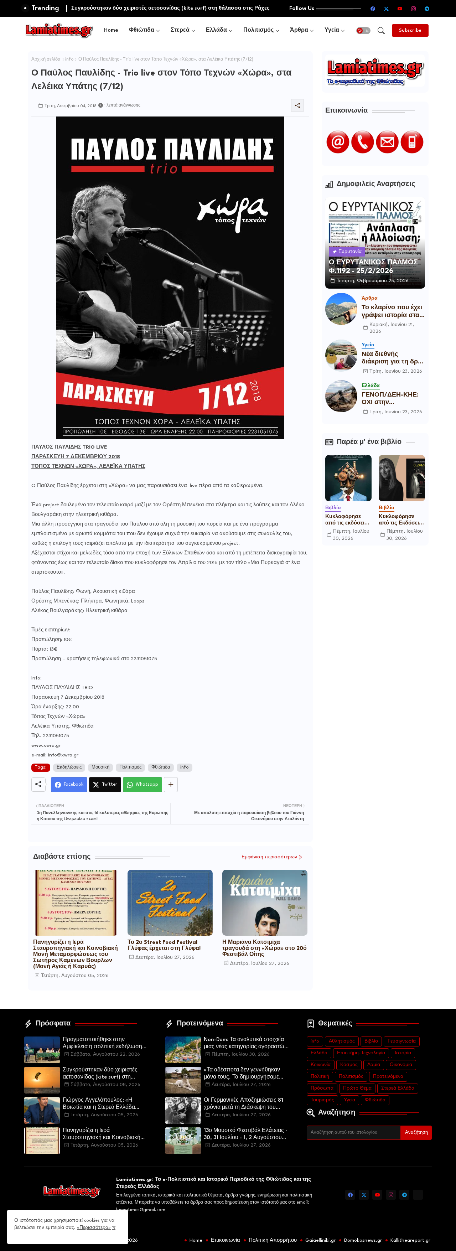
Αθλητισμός (342, 1041)
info (69, 59)
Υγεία (332, 30)
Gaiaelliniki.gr (320, 1240)
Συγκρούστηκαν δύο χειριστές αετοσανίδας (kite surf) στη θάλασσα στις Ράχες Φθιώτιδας (102, 1074)
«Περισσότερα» (94, 1227)
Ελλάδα (216, 30)
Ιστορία (403, 1053)
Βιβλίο (371, 1041)
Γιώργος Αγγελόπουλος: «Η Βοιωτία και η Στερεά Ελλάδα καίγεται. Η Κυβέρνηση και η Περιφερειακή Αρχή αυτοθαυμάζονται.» (99, 1104)
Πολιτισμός (258, 30)
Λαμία (373, 1065)
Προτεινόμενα (388, 1076)
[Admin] (418, 1195)
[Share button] (171, 784)
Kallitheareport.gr (410, 1240)
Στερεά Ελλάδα (397, 1088)
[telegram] (427, 9)
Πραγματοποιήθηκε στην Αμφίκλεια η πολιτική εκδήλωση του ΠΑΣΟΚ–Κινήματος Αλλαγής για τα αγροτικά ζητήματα (104, 1044)
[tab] (111, 30)
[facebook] (373, 9)
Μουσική (100, 767)
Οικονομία (401, 1065)
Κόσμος (349, 1065)
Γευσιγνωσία (402, 1041)
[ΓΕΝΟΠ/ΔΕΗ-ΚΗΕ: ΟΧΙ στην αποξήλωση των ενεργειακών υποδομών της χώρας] (341, 396)
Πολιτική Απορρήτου (273, 1240)
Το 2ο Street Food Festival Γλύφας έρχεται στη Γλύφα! (164, 945)
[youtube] (400, 9)
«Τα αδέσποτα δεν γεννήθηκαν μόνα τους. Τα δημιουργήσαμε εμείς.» (242, 1074)
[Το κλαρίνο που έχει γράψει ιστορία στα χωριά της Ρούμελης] (341, 309)
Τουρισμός (322, 1100)
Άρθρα (299, 30)
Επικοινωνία (225, 1240)
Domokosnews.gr (363, 1240)
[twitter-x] (387, 9)
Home (111, 30)
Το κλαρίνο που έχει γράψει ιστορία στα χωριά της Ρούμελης (392, 312)
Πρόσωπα (322, 1088)
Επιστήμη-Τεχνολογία (361, 1053)
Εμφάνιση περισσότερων (269, 857)
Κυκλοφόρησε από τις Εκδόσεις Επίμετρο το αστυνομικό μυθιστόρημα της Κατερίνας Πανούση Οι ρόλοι (401, 520)
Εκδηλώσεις (69, 767)
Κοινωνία (321, 1065)
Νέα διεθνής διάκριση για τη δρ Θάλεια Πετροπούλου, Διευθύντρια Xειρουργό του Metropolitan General (390, 358)
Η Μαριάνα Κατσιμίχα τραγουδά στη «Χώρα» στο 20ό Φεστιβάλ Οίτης (264, 948)
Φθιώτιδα (141, 30)
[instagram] (414, 9)
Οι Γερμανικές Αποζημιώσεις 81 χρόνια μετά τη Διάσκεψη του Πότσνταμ (243, 1104)
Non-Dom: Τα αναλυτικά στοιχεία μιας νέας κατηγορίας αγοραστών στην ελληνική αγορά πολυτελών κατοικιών (245, 1044)
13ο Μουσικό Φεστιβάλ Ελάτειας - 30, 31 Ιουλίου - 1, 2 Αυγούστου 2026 (245, 1135)
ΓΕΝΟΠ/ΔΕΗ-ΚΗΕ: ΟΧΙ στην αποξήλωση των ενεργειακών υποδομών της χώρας (390, 399)
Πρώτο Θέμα (357, 1088)
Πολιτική (320, 1076)
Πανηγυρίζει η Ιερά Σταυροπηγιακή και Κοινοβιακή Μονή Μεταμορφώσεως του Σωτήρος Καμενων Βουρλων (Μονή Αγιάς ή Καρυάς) (75, 955)
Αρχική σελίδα (46, 59)
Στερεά (180, 30)
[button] (363, 30)
